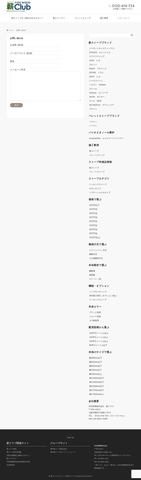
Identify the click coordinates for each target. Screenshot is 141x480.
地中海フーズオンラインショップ (62, 452)
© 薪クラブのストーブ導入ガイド (62, 476)
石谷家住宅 (11, 465)
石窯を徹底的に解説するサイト (18, 455)
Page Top (70, 437)
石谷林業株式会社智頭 (15, 462)
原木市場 (26, 462)
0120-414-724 (123, 6)
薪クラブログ (12, 459)
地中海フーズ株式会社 (58, 449)
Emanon (89, 476)
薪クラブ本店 (12, 449)
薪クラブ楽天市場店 (14, 452)
